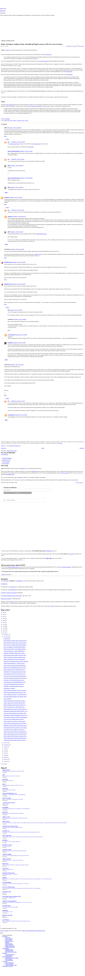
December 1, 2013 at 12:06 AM (14, 127)
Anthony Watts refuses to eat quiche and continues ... (15, 700)
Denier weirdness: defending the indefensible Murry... (15, 665)
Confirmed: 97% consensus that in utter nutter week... (15, 671)
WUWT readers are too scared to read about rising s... (15, 721)
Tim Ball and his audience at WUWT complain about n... (16, 717)
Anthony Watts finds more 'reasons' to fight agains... (14, 659)
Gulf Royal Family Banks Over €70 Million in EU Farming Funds (16, 808)
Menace (4, 916)
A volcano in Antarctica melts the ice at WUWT (14, 684)
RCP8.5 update (5, 804)
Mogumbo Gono (8, 262)
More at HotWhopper (7, 956)
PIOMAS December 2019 (7, 869)
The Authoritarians (12, 589)
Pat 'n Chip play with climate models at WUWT (14, 719)
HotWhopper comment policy (14, 445)
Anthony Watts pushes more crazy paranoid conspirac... (15, 733)
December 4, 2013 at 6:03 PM (20, 414)
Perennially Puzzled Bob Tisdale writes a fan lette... (14, 653)
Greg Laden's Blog (6, 891)
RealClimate (5, 788)
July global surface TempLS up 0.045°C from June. (13, 785)
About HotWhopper (9, 962)
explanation (6, 580)
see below (7, 50)
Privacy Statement (9, 963)
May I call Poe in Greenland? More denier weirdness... (15, 644)
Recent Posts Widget (79, 482)
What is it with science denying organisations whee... (15, 657)
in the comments (9, 104)
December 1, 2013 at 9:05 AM (19, 216)
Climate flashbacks (9, 944)
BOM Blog (4, 840)
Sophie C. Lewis (6, 816)
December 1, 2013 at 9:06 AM (16, 187)
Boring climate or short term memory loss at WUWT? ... (15, 723)
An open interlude (7, 698)
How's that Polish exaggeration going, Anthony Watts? (15, 696)
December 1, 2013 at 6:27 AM (17, 210)
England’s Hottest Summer (7, 780)
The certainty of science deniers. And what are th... (14, 729)
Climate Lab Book (6, 858)
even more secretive (45, 61)
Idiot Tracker (5, 863)
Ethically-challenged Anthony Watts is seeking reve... (15, 704)
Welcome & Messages (7, 458)
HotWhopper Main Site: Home (11, 957)
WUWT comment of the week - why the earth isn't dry (15, 694)
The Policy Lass (5, 830)
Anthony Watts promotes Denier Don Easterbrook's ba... (15, 731)
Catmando (10, 342)
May (5, 753)
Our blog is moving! (6, 846)
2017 (4, 624)
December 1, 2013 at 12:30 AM (18, 141)
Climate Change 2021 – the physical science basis (12, 860)
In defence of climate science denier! (8, 592)
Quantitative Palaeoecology (8, 873)
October (6, 742)
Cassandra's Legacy (6, 849)
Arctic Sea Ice (5, 868)
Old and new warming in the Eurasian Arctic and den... (15, 678)
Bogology (4, 877)
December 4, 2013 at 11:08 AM (18, 284)
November (6, 636)
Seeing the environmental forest (9, 901)
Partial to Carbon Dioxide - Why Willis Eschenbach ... (15, 649)
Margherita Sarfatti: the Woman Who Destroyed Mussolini (14, 850)
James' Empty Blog (6, 835)
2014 (4, 630)
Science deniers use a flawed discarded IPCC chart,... (15, 682)
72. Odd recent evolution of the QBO (10, 907)
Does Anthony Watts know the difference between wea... (16, 715)
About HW (5, 961)
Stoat (3, 774)
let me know (22, 468)
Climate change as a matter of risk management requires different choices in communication (21, 888)
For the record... (7, 638)
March (5, 757)
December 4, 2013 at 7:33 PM (19, 342)
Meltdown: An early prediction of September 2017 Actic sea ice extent (16, 902)
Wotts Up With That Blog (13, 151)
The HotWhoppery (9, 960)
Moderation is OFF (6, 460)
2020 (4, 618)
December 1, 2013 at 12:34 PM (17, 249)
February (6, 759)
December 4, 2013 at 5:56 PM (20, 334)
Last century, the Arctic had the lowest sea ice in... (14, 680)
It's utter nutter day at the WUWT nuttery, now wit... (15, 673)
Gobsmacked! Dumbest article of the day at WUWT (15, 740)
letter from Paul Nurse (14, 143)
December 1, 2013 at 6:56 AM (16, 165)
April (5, 755)
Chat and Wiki (6, 948)
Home (42, 448)
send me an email (64, 472)
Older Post (82, 448)
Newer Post (3, 448)
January (5, 761)
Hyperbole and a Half (7, 915)
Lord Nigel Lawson (20, 120)
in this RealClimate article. (41, 233)
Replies (7, 139)
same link (32, 146)
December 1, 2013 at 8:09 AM (26, 178)
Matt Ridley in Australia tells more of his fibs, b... (14, 686)
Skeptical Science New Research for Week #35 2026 (13, 771)
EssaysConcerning (6, 798)
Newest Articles (5, 463)
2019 (4, 620)
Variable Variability (6, 854)
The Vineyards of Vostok (7, 911)
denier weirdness (13, 120)
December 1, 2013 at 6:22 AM (15, 197)
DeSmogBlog (5, 807)
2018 (4, 622)
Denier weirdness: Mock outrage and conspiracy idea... (15, 736)
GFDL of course (37, 254)
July (5, 748)
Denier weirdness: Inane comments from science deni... (15, 738)
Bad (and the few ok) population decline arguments (13, 813)
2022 (4, 614)
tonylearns (6, 197)
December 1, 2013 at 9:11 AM (16, 231)
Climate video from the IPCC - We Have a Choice (14, 663)
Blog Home (7, 937)
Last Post (4, 892)
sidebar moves (35, 471)
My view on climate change (8, 887)
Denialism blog (4, 583)
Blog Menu (5, 936)
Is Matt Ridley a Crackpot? (9, 688)
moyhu (4, 784)
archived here (48, 54)
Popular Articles (8, 943)
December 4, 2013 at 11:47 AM (18, 401)
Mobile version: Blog (9, 946)
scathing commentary (66, 567)
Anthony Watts (6, 120)
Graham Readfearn (6, 882)
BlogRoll (7, 942)
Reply (5, 136)
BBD (9, 165)
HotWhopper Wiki (9, 950)
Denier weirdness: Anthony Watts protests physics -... (15, 669)
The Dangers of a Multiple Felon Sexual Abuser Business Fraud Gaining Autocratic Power (21, 832)
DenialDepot (5, 910)
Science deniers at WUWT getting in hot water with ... (15, 655)
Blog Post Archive (9, 941)
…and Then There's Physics (8, 802)
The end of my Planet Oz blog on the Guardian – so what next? (15, 883)
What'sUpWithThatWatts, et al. (9, 793)
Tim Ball (26, 120)
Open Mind (5, 779)
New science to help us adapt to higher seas (11, 841)
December (6, 634)
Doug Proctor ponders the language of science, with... (15, 692)
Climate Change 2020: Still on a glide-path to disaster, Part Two (15, 864)
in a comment (71, 553)
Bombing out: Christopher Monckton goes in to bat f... (15, 667)
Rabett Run (5, 812)
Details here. (60, 443)
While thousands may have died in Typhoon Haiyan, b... (15, 709)
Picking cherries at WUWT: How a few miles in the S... (15, 642)
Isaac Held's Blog (6, 905)
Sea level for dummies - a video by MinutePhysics (14, 651)
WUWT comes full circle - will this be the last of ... (14, 707)
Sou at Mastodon (4, 454)
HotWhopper (3, 10)
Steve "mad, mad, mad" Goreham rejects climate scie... (15, 676)
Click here (3, 445)
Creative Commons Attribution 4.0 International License (33, 930)
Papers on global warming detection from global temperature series (16, 921)
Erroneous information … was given (9, 874)
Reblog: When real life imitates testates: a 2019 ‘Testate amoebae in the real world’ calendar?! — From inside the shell (26, 878)
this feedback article (10, 474)
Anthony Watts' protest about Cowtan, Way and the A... (15, 690)
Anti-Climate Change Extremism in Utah (11, 896)
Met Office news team (7, 844)
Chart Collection (8, 959)
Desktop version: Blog (10, 947)
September (6, 744)
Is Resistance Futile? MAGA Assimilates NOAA (12, 827)
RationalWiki (19, 580)
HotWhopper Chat (9, 949)
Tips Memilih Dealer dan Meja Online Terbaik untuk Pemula (14, 818)
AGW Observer (5, 919)
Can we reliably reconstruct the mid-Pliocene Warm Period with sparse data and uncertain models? (22, 836)
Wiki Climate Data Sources (11, 951)
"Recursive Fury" (13, 586)
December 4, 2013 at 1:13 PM (15, 310)
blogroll (20, 477)
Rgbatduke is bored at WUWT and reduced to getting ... (15, 725)
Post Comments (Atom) (12, 450)
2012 (4, 763)
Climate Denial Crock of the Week (10, 826)
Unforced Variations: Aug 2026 (8, 789)
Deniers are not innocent (6, 598)
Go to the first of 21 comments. (71, 46)
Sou (8, 141)
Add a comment (81, 46)
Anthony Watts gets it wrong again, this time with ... (14, 702)
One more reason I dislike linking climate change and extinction (15, 855)
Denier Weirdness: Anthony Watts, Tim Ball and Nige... (15, 640)
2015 (4, 628)
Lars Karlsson (11, 334)
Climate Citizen (5, 821)
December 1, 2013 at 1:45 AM (26, 151)
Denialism (5, 953)
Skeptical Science (6, 770)
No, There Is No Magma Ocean (8, 897)
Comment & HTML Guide (11, 965)
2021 (4, 616)
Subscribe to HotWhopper (10, 487)
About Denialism (8, 955)
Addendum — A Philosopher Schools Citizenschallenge (13, 794)
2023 (4, 612)
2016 (4, 626)
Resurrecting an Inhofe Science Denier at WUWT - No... (16, 711)
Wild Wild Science (49, 550)
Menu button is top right (8, 966)
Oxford (11, 601)
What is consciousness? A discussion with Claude (12, 799)
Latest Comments (6, 461)
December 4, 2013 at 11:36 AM (16, 364)
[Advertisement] (40, 26)
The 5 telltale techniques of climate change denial (11, 595)
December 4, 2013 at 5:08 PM (19, 319)
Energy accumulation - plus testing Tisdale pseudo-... (15, 647)
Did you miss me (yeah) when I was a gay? (11, 775)
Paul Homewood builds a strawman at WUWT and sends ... (16, 661)
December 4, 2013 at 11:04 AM (18, 262)
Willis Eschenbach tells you (14, 567)
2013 (4, 633)
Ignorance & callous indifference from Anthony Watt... (15, 713)
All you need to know (9, 954)
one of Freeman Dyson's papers (35, 106)
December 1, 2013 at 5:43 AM (17, 159)
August (5, 746)
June (5, 751)
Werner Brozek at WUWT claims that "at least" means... (15, 727)
